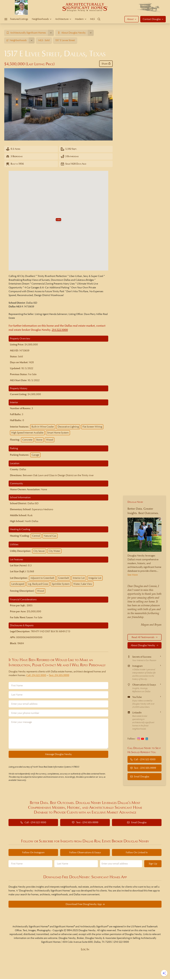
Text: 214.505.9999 (59, 675)
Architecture (62, 18)
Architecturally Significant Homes (30, 926)
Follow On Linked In (137, 852)
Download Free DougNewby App (84, 904)
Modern (79, 18)
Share (105, 63)
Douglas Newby (135, 501)
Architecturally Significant (93, 926)
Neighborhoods (40, 18)
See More (133, 574)
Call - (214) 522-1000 (145, 759)
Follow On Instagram (33, 852)
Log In (85, 949)
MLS (92, 18)
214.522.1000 (60, 330)
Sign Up (153, 863)
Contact (152, 19)
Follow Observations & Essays (85, 852)
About (130, 19)
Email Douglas (141, 776)
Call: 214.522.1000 (36, 675)
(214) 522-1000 (121, 941)
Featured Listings (19, 18)
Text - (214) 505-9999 (145, 767)
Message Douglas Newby (58, 754)
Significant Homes (64, 926)
